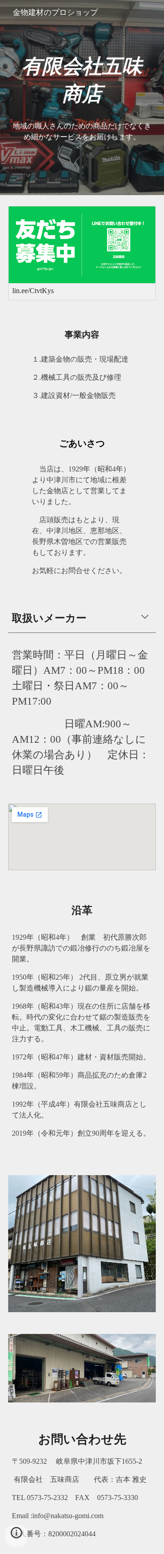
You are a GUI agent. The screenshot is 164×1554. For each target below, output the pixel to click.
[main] (82, 80)
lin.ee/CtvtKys (33, 290)
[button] (145, 617)
